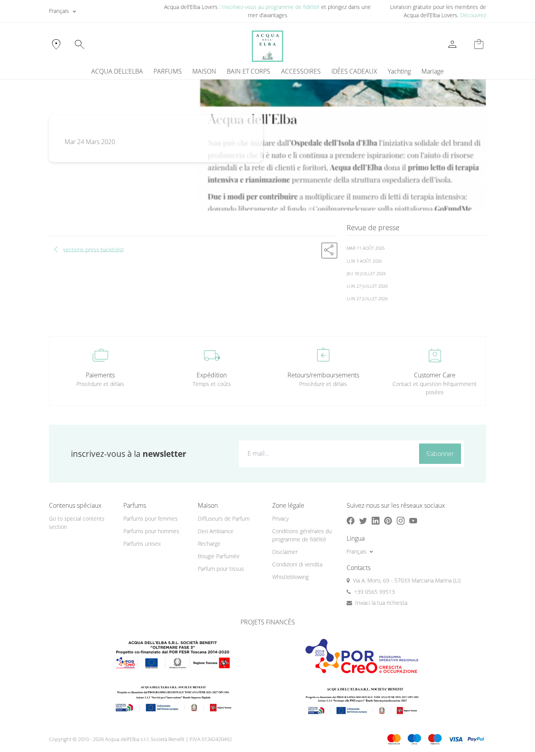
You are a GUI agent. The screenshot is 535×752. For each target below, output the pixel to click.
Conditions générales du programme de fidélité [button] (302, 535)
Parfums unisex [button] (142, 543)
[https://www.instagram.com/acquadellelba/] (401, 520)
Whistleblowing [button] (290, 577)
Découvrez (473, 15)
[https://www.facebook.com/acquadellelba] (350, 520)
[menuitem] (399, 71)
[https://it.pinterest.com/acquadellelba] (388, 520)
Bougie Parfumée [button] (219, 556)
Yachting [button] (399, 71)
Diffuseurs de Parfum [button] (223, 518)
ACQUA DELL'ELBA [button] (117, 71)
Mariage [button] (432, 71)
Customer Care (434, 375)
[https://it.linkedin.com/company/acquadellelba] (376, 520)
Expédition (212, 375)
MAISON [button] (204, 71)
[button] (329, 250)
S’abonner (440, 453)
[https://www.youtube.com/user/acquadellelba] (413, 520)
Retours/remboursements (323, 375)
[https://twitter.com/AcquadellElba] (363, 520)
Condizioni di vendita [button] (297, 564)
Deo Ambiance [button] (215, 531)
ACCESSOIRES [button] (301, 71)
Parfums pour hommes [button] (151, 531)
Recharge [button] (209, 543)
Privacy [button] (280, 518)
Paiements (100, 375)
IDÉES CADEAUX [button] (354, 71)
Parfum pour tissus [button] (221, 568)
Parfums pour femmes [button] (150, 518)
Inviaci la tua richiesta (381, 602)
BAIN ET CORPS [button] (248, 71)
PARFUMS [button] (168, 71)
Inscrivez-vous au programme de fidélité (271, 7)
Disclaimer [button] (285, 551)
